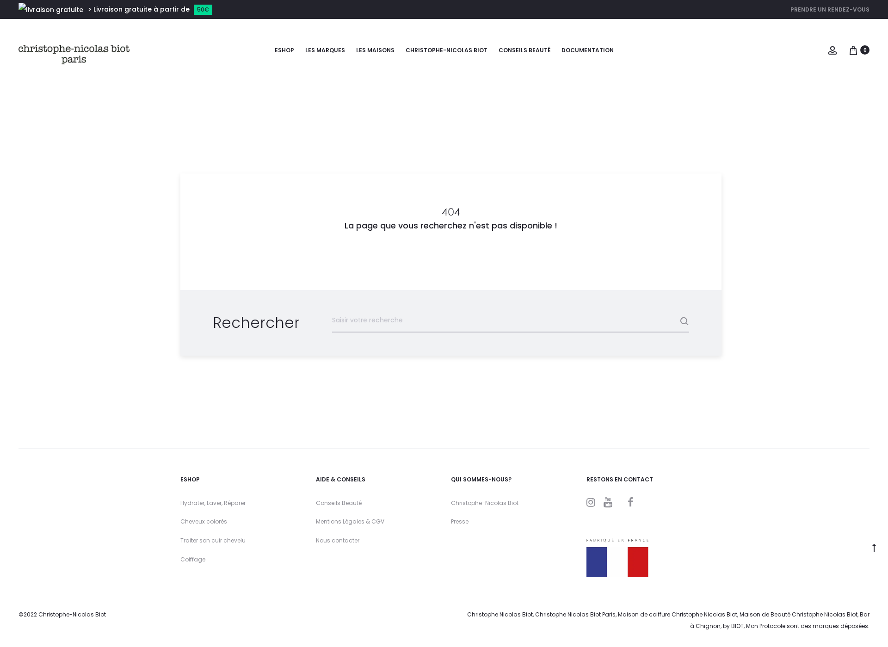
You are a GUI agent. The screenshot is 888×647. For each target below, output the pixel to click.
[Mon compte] (832, 50)
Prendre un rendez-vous (830, 9)
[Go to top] (874, 548)
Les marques (325, 50)
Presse (460, 521)
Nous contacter (337, 540)
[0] (853, 50)
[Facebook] (631, 502)
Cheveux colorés (203, 521)
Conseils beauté (524, 50)
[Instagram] (590, 502)
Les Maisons (375, 50)
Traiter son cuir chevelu (213, 540)
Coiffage (192, 559)
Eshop (284, 50)
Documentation (587, 50)
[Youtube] (608, 502)
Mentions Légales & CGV (350, 521)
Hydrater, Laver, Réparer (213, 503)
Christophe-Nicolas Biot (446, 50)
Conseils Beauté (339, 503)
